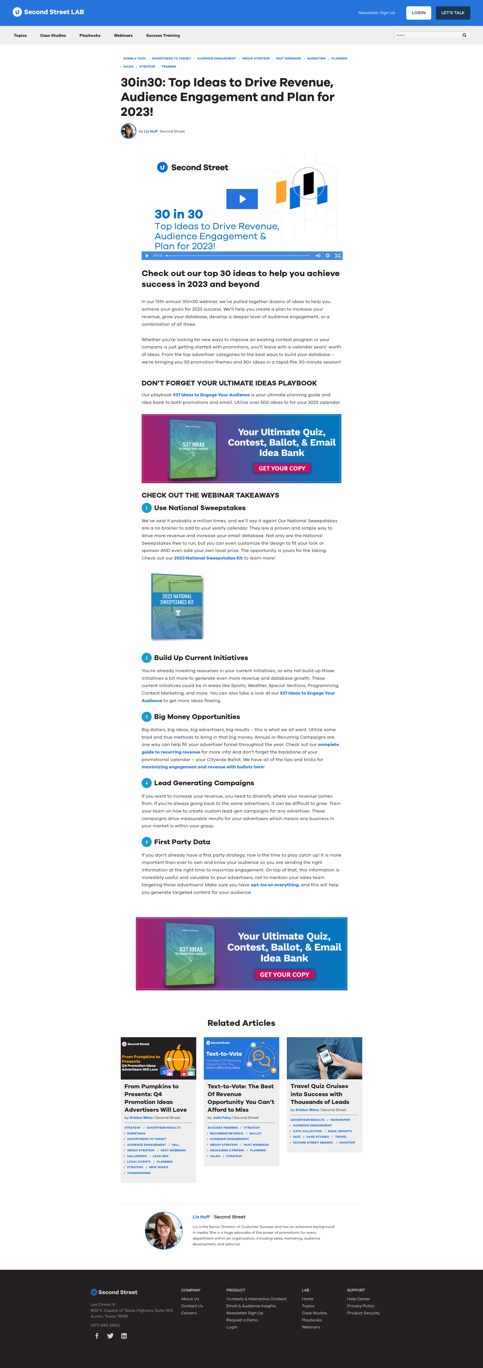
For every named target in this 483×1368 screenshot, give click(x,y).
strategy (133, 1127)
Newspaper (340, 1120)
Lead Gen (160, 1156)
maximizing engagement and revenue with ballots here (202, 767)
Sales (128, 66)
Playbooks (89, 35)
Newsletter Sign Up (376, 13)
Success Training (163, 35)
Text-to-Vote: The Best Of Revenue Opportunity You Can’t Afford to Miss (241, 1098)
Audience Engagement (216, 58)
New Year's (158, 1167)
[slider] (238, 255)
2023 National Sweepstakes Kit (208, 558)
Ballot (256, 1133)
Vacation (347, 1142)
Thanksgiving (138, 1173)
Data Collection (307, 1131)
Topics (20, 35)
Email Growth (340, 1131)
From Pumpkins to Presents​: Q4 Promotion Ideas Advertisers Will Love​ (156, 1098)
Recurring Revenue (227, 1133)
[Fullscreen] (338, 255)
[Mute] (318, 255)
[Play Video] (147, 255)
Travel (341, 1136)
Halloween (137, 1156)
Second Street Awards (313, 1142)
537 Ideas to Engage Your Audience (211, 395)
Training (169, 66)
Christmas (136, 1133)
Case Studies (53, 35)
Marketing (316, 58)
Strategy (147, 66)
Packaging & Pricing (227, 1150)
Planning (339, 58)
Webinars (123, 35)
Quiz (296, 1136)
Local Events (139, 1161)
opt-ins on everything (275, 885)
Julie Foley (222, 1117)
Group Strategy (256, 58)
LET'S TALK (453, 13)
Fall (175, 1145)
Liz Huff (150, 131)
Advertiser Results (164, 1127)
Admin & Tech (134, 58)
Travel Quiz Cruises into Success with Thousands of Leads (320, 1094)
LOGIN (419, 13)
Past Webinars (288, 58)
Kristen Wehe (141, 1117)
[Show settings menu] (328, 255)
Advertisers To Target (171, 58)
